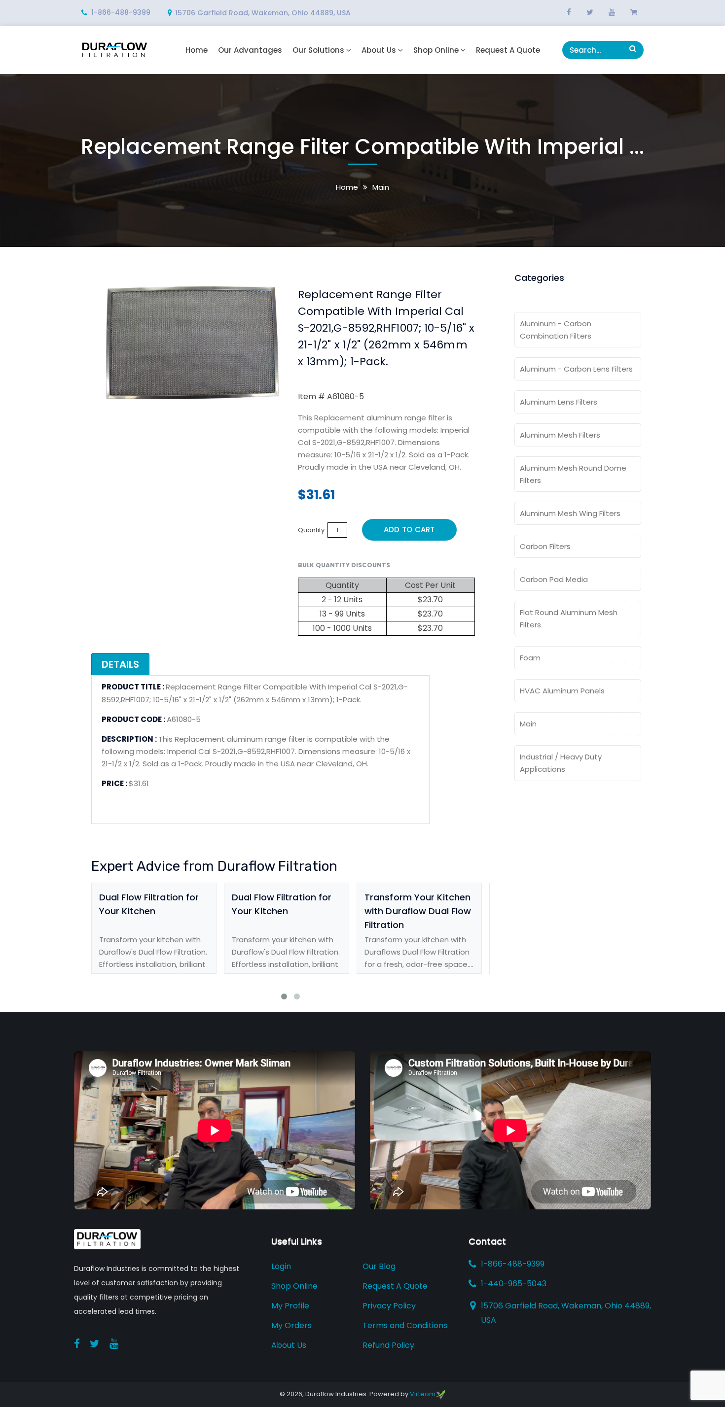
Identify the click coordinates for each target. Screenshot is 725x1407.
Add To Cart (409, 529)
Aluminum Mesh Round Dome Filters (573, 474)
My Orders (291, 1325)
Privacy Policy (389, 1305)
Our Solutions (318, 50)
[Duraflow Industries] (114, 49)
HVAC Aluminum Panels (562, 691)
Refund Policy (388, 1345)
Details (120, 664)
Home (196, 50)
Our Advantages (250, 50)
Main (380, 187)
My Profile (290, 1305)
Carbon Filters (545, 546)
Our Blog (379, 1266)
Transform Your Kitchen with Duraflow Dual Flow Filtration (417, 911)
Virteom (422, 1394)
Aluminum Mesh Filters (560, 435)
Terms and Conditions (404, 1325)
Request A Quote (508, 50)
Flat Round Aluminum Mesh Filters (568, 618)
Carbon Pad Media (554, 579)
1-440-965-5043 (513, 1283)
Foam (530, 657)
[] (633, 48)
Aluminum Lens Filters (558, 402)
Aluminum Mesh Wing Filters (570, 513)
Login (281, 1266)
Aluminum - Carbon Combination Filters (555, 329)
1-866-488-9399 (120, 12)
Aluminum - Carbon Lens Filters (576, 369)
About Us (379, 50)
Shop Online (436, 50)
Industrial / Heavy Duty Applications (561, 763)
